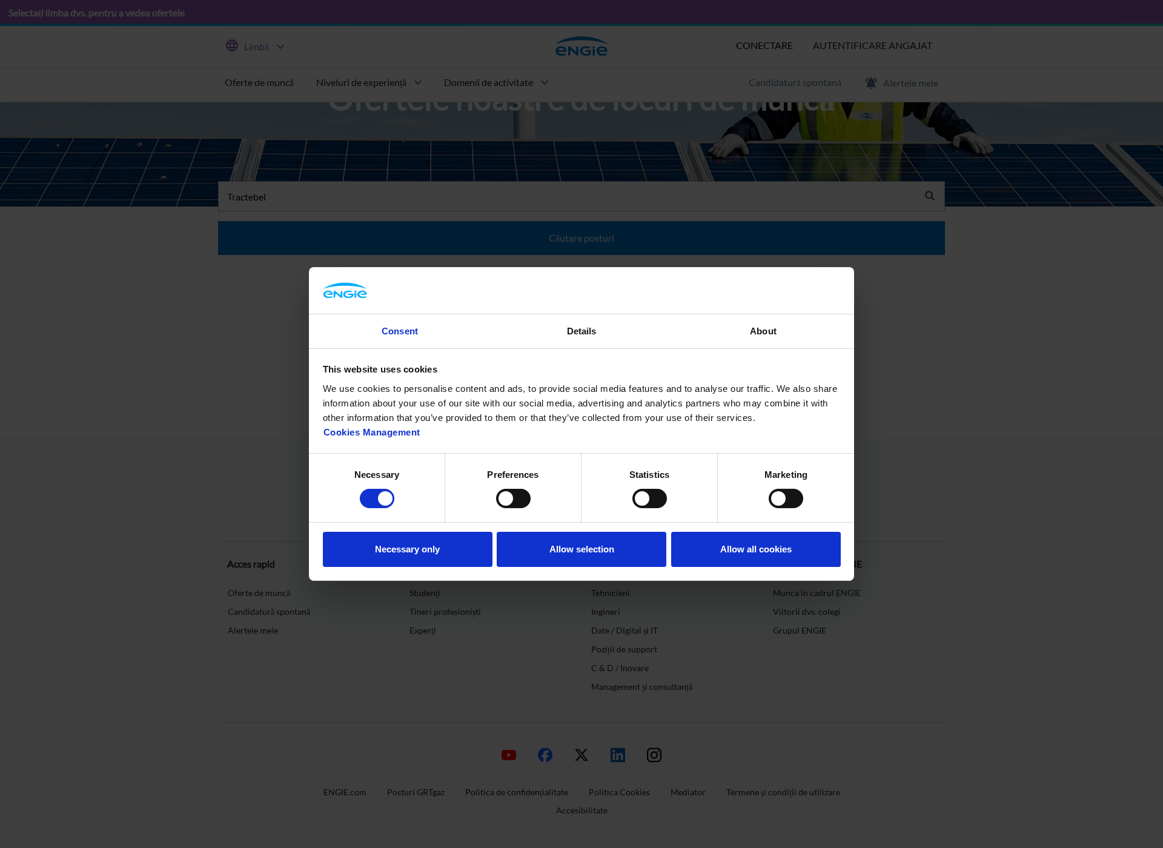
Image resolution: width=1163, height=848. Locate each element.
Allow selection (581, 549)
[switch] (513, 498)
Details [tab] (582, 331)
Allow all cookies (756, 549)
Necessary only (407, 549)
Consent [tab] (400, 331)
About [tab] (763, 331)
